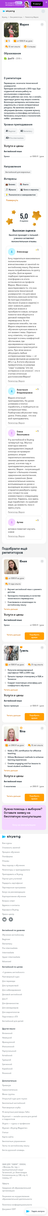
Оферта (5, 1183)
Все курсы (7, 843)
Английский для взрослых (17, 172)
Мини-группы (8, 1094)
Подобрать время (34, 636)
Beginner (6, 939)
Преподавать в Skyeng (12, 874)
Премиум (6, 1085)
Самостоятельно (9, 1090)
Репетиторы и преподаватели (16, 870)
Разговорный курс (10, 976)
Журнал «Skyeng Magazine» (15, 1128)
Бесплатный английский (13, 1103)
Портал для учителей (12, 878)
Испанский (7, 1033)
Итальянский (8, 1046)
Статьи (5, 1132)
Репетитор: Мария (16, 381)
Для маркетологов (10, 1012)
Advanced (6, 961)
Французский (8, 1042)
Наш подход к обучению (13, 865)
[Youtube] (11, 919)
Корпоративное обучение (14, 896)
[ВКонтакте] (4, 919)
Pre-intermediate (9, 948)
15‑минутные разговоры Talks (16, 1112)
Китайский (7, 1055)
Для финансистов (10, 1003)
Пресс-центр (8, 914)
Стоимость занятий (11, 847)
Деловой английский (12, 994)
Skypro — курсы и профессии (16, 1123)
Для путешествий (10, 985)
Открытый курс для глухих (14, 1098)
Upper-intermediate (11, 957)
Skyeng (4, 17)
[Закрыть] (45, 1197)
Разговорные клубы (11, 1107)
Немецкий (7, 1037)
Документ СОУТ (9, 1209)
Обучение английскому (13, 935)
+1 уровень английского (13, 972)
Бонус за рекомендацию (13, 892)
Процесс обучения (11, 852)
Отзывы (5, 861)
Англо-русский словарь (13, 1150)
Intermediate (8, 952)
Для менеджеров (10, 1007)
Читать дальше (11, 609)
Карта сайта (7, 1137)
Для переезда (8, 981)
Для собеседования (11, 990)
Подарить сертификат (12, 883)
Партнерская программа (14, 887)
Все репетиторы (16, 17)
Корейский (7, 1068)
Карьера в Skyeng (10, 909)
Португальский (9, 1051)
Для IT (5, 999)
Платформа (7, 856)
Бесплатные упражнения (13, 1141)
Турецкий (6, 1060)
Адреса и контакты (11, 905)
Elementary (7, 943)
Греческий (7, 1064)
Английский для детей (12, 1021)
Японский (6, 1073)
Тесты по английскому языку (15, 1145)
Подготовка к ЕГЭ (10, 1016)
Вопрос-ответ (8, 901)
